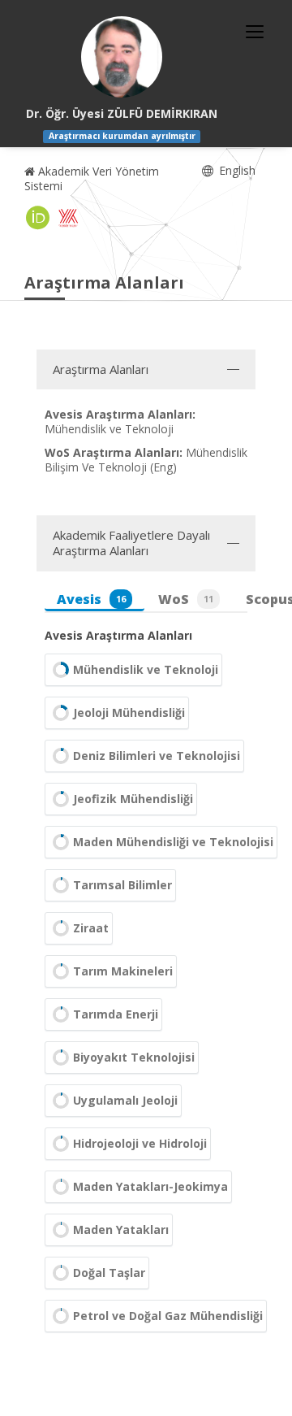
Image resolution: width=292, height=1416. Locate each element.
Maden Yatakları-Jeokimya (150, 1186)
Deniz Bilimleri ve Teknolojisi (156, 755)
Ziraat (91, 928)
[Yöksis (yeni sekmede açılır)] (68, 218)
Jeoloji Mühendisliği (129, 712)
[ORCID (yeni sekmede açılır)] (38, 218)
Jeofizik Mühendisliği (133, 798)
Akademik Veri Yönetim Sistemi (91, 178)
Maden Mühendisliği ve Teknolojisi (173, 841)
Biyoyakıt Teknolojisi (134, 1057)
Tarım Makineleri (123, 971)
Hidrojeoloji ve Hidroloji (140, 1143)
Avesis (91, 599)
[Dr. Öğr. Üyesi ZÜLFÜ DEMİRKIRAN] (121, 57)
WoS (185, 599)
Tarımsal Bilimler (122, 885)
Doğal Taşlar (109, 1272)
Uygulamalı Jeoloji (125, 1100)
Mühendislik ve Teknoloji (145, 669)
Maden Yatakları (121, 1229)
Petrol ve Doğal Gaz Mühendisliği (168, 1315)
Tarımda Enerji (115, 1014)
